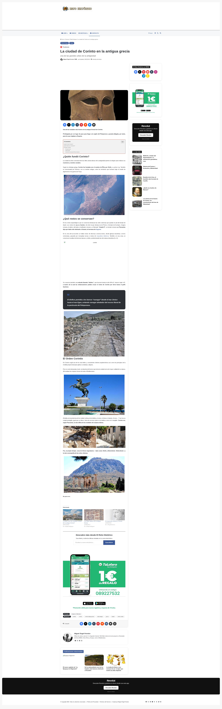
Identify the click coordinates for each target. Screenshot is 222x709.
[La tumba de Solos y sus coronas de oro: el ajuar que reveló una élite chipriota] (115, 660)
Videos (73, 33)
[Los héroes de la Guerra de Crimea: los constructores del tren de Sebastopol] (137, 202)
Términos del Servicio (105, 702)
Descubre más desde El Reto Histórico (72, 152)
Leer (64, 33)
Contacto (95, 33)
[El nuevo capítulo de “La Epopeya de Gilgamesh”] (72, 660)
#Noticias (83, 33)
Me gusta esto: (68, 149)
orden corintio (120, 616)
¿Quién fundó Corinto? (68, 144)
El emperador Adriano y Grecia (113, 521)
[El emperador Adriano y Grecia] (115, 514)
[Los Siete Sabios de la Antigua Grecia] (94, 514)
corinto (80, 616)
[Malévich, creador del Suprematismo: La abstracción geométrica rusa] (137, 159)
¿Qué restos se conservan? (69, 145)
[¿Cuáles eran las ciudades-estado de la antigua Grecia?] (72, 514)
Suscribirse (109, 542)
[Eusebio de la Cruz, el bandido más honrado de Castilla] (137, 181)
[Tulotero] (145, 100)
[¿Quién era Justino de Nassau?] (137, 192)
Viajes (71, 43)
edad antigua (100, 616)
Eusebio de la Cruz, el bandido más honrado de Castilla (150, 179)
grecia (107, 616)
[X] (77, 641)
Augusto (98, 229)
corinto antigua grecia (89, 616)
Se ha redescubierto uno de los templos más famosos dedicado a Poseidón (94, 668)
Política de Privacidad (92, 702)
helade (113, 616)
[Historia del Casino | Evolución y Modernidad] (137, 170)
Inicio (62, 39)
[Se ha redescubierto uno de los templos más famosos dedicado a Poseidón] (94, 660)
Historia (67, 39)
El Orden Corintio (67, 147)
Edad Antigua (73, 39)
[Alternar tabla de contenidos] (122, 141)
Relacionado (67, 150)
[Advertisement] (128, 16)
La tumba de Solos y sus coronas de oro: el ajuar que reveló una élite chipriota (114, 668)
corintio (74, 616)
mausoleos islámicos (103, 236)
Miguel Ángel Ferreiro (68, 59)
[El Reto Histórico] (76, 9)
